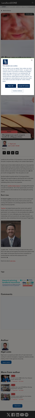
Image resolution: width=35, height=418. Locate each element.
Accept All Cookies (23, 85)
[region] (17, 76)
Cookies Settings (17, 90)
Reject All (10, 85)
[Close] (32, 60)
